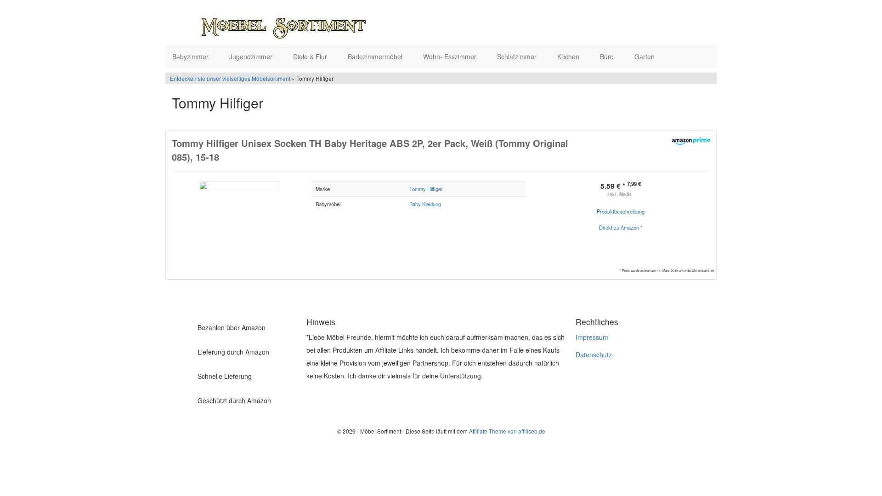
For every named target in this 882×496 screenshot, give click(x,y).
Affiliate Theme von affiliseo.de (507, 431)
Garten (645, 56)
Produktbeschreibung (621, 211)
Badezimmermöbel (376, 56)
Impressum (592, 337)
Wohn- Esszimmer (450, 56)
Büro (608, 56)
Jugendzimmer (251, 56)
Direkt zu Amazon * (620, 227)
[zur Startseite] (284, 25)
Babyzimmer (191, 56)
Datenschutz (594, 354)
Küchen (569, 56)
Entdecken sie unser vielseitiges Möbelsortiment (231, 78)
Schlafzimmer (517, 56)
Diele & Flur (311, 56)
